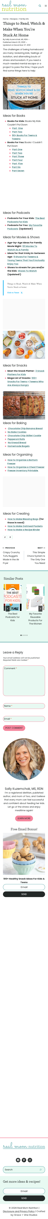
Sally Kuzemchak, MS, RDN (16, 39)
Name (8, 705)
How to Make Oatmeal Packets (25, 526)
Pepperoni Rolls (16, 439)
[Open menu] (45, 6)
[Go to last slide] (8, 609)
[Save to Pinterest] (10, 537)
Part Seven (18, 170)
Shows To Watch (27, 270)
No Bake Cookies (17, 431)
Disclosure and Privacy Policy (19, 1211)
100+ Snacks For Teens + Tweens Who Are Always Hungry (25, 381)
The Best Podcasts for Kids (13, 617)
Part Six (16, 167)
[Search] (40, 1169)
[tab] (21, 635)
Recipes (14, 19)
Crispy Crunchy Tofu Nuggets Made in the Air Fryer (11, 555)
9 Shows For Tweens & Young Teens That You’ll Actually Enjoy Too (26, 260)
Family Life (24, 19)
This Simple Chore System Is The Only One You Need (36, 555)
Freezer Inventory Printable (23, 470)
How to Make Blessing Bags (23, 519)
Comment (10, 668)
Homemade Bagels (19, 446)
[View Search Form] (40, 5)
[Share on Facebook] (5, 537)
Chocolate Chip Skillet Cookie (24, 435)
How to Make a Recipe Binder (24, 529)
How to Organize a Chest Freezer (26, 467)
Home (5, 19)
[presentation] (13, 597)
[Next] (40, 609)
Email (8, 718)
